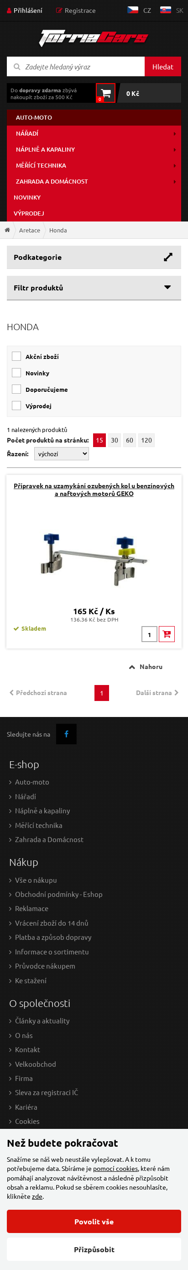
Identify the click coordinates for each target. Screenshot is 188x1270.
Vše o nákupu (36, 879)
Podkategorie (38, 257)
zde (37, 1196)
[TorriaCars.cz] (7, 229)
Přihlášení (28, 10)
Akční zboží (42, 356)
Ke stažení (31, 980)
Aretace (29, 230)
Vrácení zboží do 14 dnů (52, 922)
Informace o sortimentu (52, 951)
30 (114, 440)
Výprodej (29, 213)
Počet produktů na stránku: (48, 440)
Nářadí (27, 133)
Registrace (80, 10)
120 (146, 440)
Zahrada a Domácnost (49, 839)
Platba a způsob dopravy (53, 937)
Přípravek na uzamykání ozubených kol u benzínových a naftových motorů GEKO (94, 489)
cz (147, 10)
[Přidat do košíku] (167, 634)
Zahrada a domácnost (52, 181)
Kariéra (26, 1106)
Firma (24, 1078)
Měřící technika (41, 165)
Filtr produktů (38, 287)
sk (179, 10)
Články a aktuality (42, 1020)
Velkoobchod (35, 1063)
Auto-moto (34, 117)
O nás (24, 1035)
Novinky (27, 197)
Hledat (162, 66)
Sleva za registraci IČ (46, 1092)
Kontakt (27, 1049)
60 (129, 440)
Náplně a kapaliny (45, 149)
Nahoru (151, 666)
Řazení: (18, 453)
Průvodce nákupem (45, 965)
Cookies (27, 1121)
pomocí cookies (115, 1168)
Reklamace (31, 908)
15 (99, 440)
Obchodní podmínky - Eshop (59, 894)
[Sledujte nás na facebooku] (66, 734)
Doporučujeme (47, 389)
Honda (58, 230)
